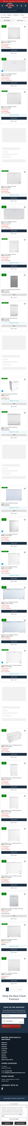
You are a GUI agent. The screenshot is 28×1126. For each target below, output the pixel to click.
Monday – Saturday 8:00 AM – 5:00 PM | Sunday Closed (15, 1)
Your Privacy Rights (14, 1119)
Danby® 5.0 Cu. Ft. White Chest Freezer (9, 534)
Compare (15, 53)
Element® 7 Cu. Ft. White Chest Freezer (9, 973)
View (14, 294)
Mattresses (4, 1044)
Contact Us (4, 1057)
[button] (2, 5)
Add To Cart (14, 50)
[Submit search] (24, 10)
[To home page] (10, 5)
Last (20, 989)
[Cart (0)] (25, 5)
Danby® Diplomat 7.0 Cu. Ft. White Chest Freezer (11, 843)
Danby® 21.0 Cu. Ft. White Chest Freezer (9, 634)
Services (3, 1054)
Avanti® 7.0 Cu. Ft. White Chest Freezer (9, 427)
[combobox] (20, 20)
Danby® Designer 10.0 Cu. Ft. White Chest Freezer (11, 665)
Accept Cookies (20, 1123)
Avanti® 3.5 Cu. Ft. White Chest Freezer (9, 318)
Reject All (7, 1123)
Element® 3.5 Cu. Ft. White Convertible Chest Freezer (12, 908)
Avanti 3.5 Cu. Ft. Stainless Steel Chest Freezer (10, 289)
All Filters (8, 20)
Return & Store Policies (7, 1059)
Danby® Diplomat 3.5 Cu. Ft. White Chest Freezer (11, 777)
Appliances (9, 15)
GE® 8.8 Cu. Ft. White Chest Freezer (8, 186)
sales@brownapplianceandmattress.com (14, 1072)
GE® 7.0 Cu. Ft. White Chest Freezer (8, 41)
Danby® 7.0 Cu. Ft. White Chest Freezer (9, 566)
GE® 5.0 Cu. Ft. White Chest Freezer (8, 254)
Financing (3, 1050)
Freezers (22, 15)
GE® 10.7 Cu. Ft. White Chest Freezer (9, 106)
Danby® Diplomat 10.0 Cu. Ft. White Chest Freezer (11, 876)
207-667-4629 (8, 1071)
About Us (3, 1056)
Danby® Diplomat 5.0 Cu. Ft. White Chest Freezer (11, 810)
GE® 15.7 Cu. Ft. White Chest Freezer (9, 221)
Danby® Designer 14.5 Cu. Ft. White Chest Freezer (11, 745)
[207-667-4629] (21, 5)
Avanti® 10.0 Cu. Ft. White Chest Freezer (9, 503)
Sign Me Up (6, 1026)
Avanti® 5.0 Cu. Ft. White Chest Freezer (9, 394)
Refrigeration (16, 15)
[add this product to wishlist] (25, 27)
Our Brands (4, 1052)
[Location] (17, 5)
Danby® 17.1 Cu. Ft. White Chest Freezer (9, 602)
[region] (14, 1115)
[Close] (26, 1107)
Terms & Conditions (14, 1103)
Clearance (4, 1046)
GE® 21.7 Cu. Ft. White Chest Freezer (9, 73)
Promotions (4, 1048)
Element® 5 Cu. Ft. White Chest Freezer (9, 939)
